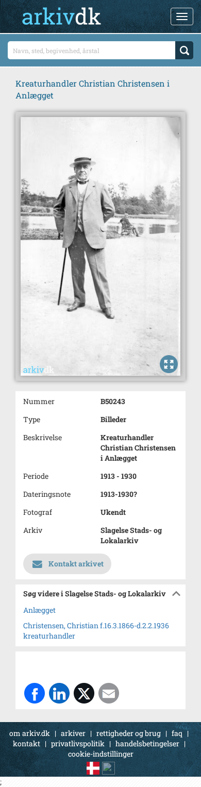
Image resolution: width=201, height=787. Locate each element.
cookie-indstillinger (100, 754)
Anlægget (39, 610)
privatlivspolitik (78, 743)
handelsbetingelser (147, 743)
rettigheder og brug (128, 733)
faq (177, 733)
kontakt (26, 743)
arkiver (73, 733)
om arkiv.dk (29, 733)
